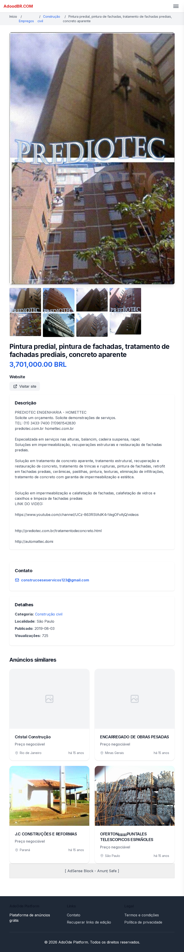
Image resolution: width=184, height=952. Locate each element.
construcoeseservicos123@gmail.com (55, 580)
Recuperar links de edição (89, 922)
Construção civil (48, 614)
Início (13, 16)
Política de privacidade (143, 922)
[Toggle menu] (175, 6)
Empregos (26, 21)
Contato (73, 915)
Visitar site (27, 386)
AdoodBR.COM (18, 6)
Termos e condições (141, 915)
